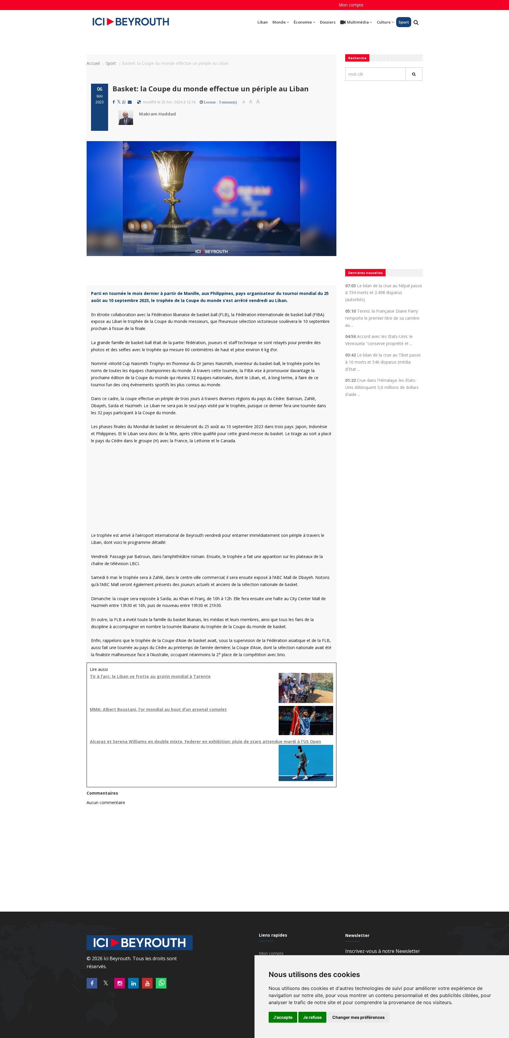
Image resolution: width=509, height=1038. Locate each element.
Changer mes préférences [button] (358, 1017)
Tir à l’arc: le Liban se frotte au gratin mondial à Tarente (150, 676)
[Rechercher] (413, 74)
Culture (384, 22)
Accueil (93, 63)
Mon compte (351, 5)
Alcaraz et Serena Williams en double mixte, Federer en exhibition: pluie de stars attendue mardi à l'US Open (205, 741)
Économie (303, 22)
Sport (404, 22)
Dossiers (328, 22)
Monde (279, 22)
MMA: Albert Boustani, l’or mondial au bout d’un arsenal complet (158, 709)
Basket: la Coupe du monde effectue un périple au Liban (211, 88)
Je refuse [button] (312, 1017)
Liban (262, 22)
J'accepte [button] (282, 1017)
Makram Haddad (157, 114)
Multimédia (358, 22)
